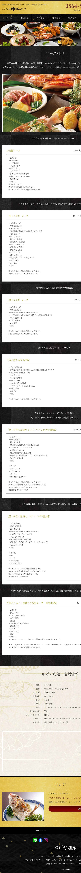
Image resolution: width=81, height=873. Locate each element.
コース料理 (46, 860)
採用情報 (48, 864)
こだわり (51, 856)
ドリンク (37, 860)
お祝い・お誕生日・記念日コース (65, 860)
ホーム (43, 856)
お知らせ (57, 864)
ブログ (64, 864)
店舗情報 (59, 856)
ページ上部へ (40, 830)
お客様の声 (69, 856)
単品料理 (28, 860)
